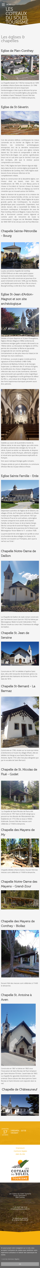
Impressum (20, 1148)
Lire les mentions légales (10, 1259)
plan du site (20, 1154)
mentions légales (20, 1151)
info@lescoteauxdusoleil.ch (20, 1209)
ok (20, 1264)
